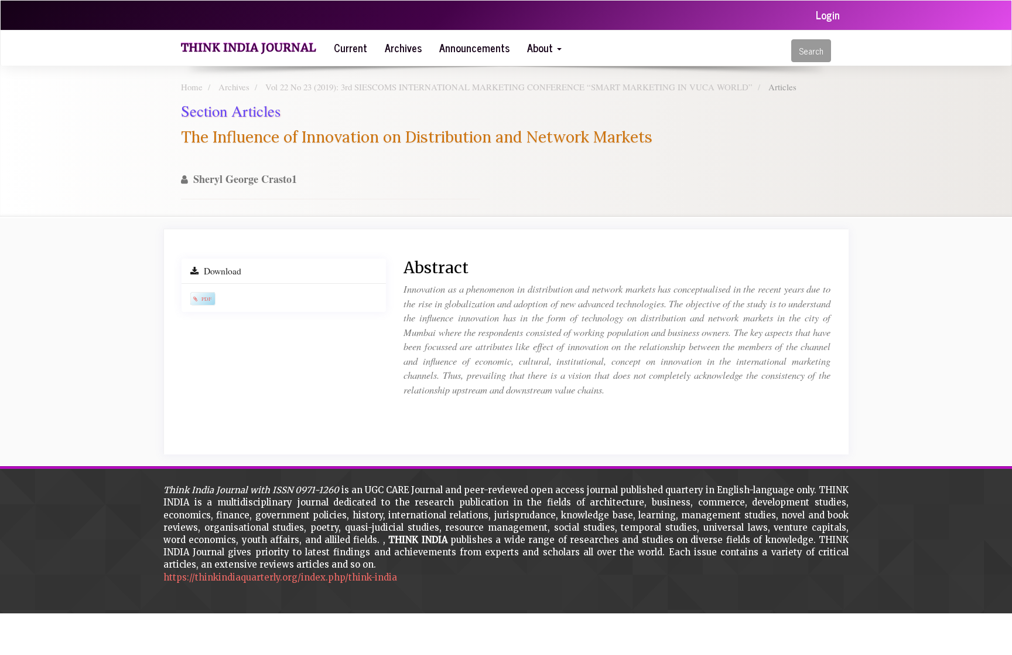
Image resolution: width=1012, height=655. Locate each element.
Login (828, 14)
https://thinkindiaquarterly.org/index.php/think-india (280, 577)
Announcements (474, 47)
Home (192, 87)
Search (811, 50)
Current (350, 47)
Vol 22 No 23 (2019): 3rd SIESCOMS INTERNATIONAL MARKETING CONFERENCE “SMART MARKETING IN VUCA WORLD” (509, 87)
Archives (403, 47)
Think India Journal (248, 47)
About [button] (541, 47)
